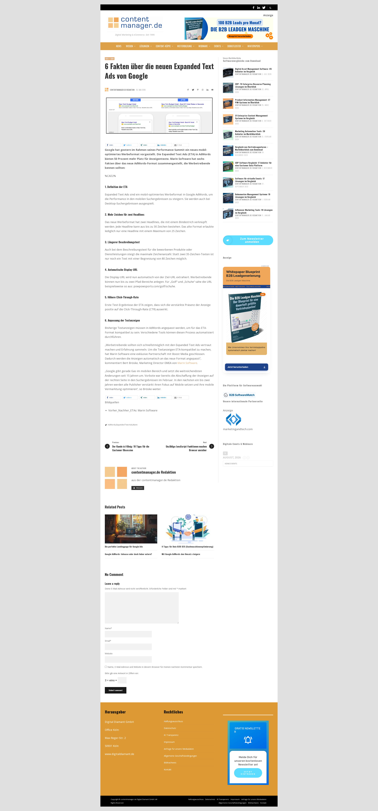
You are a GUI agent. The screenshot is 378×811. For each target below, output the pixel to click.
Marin (135, 424)
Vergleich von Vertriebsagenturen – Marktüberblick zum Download (251, 148)
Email (108, 640)
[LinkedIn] (258, 7)
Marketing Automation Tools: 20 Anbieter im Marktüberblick (250, 132)
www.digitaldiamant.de (119, 754)
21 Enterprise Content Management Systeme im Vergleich (251, 117)
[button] (113, 145)
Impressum (169, 742)
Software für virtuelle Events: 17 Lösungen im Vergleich (250, 180)
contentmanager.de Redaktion (122, 89)
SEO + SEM (110, 58)
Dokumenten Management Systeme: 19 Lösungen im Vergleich (252, 195)
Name (108, 628)
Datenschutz (170, 728)
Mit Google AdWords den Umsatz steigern (181, 554)
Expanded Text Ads (124, 424)
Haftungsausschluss (173, 721)
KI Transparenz (171, 735)
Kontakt (167, 769)
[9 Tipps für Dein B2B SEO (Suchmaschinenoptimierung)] (183, 529)
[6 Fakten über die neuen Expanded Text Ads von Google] (159, 116)
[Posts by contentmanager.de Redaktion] (106, 89)
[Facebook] (253, 7)
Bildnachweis (170, 762)
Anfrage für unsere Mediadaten (179, 748)
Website (109, 653)
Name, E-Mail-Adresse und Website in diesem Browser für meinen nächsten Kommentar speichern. (154, 667)
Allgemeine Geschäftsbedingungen (180, 755)
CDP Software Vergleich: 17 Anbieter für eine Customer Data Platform (253, 164)
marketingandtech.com (238, 429)
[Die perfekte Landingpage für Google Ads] (126, 529)
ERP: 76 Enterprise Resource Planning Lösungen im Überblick (253, 85)
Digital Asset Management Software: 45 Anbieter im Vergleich (253, 70)
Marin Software (187, 363)
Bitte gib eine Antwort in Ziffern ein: (122, 673)
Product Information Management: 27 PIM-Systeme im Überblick (252, 101)
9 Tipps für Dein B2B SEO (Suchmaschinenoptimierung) (187, 546)
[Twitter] (263, 7)
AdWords (112, 424)
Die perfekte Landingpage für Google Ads (124, 546)
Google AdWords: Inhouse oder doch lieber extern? (128, 554)
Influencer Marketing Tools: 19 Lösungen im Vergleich (254, 211)
